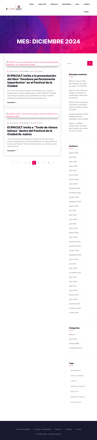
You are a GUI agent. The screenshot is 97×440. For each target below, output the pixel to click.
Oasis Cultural (76, 402)
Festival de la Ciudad (78, 386)
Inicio (32, 4)
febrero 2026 (74, 179)
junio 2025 (73, 215)
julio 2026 (72, 157)
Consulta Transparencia (42, 429)
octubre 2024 (74, 250)
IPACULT (74, 391)
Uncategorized (74, 348)
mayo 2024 (73, 268)
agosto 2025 (73, 206)
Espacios (54, 4)
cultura (74, 381)
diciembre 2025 (74, 188)
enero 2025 (73, 237)
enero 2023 (73, 299)
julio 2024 (72, 264)
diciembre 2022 (74, 304)
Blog (77, 4)
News (71, 339)
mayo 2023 (73, 281)
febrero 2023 (74, 295)
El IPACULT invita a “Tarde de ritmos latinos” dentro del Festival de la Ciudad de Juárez (32, 131)
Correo (78, 429)
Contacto (68, 429)
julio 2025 (72, 210)
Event (71, 335)
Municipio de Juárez (78, 397)
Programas (66, 4)
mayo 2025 (73, 219)
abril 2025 (72, 224)
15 (49, 163)
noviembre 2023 (75, 273)
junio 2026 (73, 162)
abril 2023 (72, 286)
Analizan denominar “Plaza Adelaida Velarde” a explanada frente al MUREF (78, 116)
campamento (76, 370)
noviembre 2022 (75, 308)
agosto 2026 (73, 153)
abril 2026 (72, 170)
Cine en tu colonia (77, 375)
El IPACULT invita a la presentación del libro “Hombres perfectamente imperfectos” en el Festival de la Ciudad (31, 81)
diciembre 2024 (74, 241)
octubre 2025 (74, 197)
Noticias (58, 429)
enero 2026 (73, 184)
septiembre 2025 (75, 202)
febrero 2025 (74, 233)
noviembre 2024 (75, 246)
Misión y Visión (87, 8)
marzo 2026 (73, 175)
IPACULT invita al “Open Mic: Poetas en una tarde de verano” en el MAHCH (78, 83)
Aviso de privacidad (23, 429)
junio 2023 (73, 277)
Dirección (42, 4)
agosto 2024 (73, 259)
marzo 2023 (73, 290)
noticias (39, 71)
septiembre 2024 (75, 255)
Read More (11, 102)
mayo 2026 (73, 166)
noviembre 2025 (75, 193)
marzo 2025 (73, 228)
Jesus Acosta (14, 71)
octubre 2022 (74, 313)
